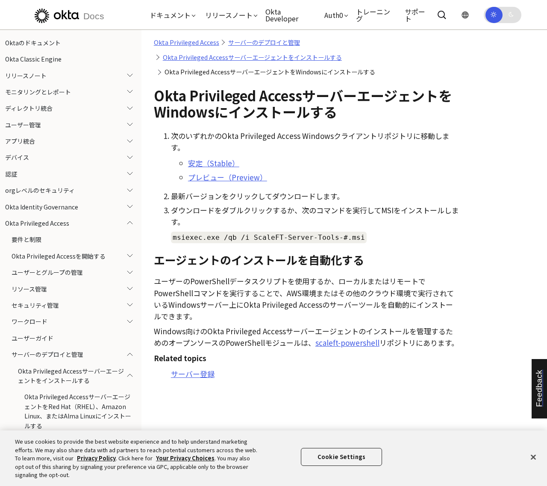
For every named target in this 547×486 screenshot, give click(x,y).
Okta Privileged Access (37, 223)
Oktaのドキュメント (33, 42)
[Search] (442, 15)
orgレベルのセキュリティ (40, 190)
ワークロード (29, 322)
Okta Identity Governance (41, 207)
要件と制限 (26, 240)
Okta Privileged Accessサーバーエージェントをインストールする (71, 376)
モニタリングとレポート (38, 92)
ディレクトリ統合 (29, 108)
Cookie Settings (341, 457)
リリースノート (26, 75)
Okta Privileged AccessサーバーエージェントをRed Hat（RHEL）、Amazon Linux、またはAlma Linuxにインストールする (77, 411)
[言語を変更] (465, 15)
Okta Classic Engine (33, 59)
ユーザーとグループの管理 (47, 272)
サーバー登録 (193, 373)
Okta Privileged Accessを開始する (59, 256)
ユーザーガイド (32, 338)
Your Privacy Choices (185, 458)
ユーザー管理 (23, 125)
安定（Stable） (213, 163)
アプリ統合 (20, 141)
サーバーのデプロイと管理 (47, 354)
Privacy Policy (96, 458)
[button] (170, 15)
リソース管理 (29, 289)
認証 (11, 174)
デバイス (17, 157)
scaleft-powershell (347, 342)
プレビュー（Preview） (227, 177)
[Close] (533, 457)
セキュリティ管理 (35, 305)
